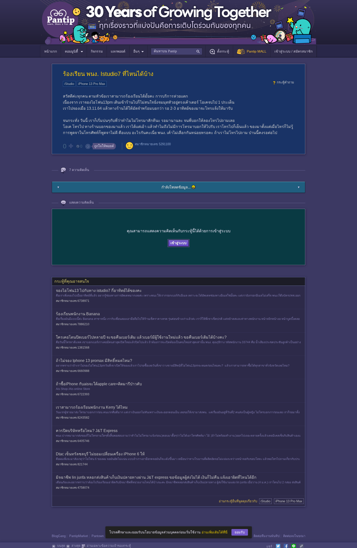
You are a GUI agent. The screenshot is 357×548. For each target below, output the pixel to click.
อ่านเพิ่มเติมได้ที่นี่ (215, 532)
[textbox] (176, 51)
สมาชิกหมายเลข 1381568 (72, 347)
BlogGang (59, 536)
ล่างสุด (75, 546)
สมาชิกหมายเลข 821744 (72, 464)
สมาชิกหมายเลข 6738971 (72, 301)
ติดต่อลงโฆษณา (294, 536)
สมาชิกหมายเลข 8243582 (72, 417)
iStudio (69, 84)
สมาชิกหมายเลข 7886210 (72, 324)
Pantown (98, 536)
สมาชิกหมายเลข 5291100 (153, 144)
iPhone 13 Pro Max (91, 84)
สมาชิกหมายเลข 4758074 (72, 487)
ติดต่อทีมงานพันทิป (267, 536)
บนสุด (61, 546)
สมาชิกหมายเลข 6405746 (72, 441)
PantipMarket (78, 536)
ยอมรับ (240, 532)
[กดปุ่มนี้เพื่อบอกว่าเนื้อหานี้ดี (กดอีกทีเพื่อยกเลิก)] (70, 146)
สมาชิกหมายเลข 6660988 (72, 371)
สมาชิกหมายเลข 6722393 (72, 394)
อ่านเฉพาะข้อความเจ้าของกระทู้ (109, 546)
